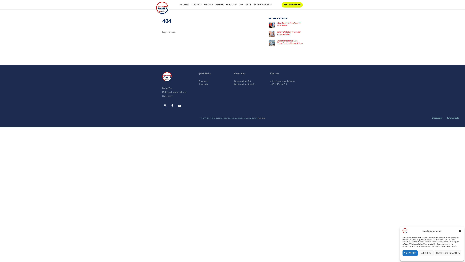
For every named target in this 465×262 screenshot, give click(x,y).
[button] (460, 231)
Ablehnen (426, 253)
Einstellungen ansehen (448, 253)
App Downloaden (292, 5)
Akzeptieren (410, 253)
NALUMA (262, 118)
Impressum (437, 118)
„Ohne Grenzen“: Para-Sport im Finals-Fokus (289, 24)
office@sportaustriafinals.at (283, 81)
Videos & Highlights (263, 4)
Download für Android (244, 84)
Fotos (248, 4)
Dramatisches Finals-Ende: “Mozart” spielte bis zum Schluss (290, 42)
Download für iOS (242, 81)
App (241, 4)
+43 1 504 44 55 (278, 84)
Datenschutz (453, 118)
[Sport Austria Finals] (162, 13)
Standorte (197, 4)
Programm (184, 4)
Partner (219, 4)
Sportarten (231, 4)
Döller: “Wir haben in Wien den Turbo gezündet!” (289, 33)
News (276, 4)
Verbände (208, 4)
